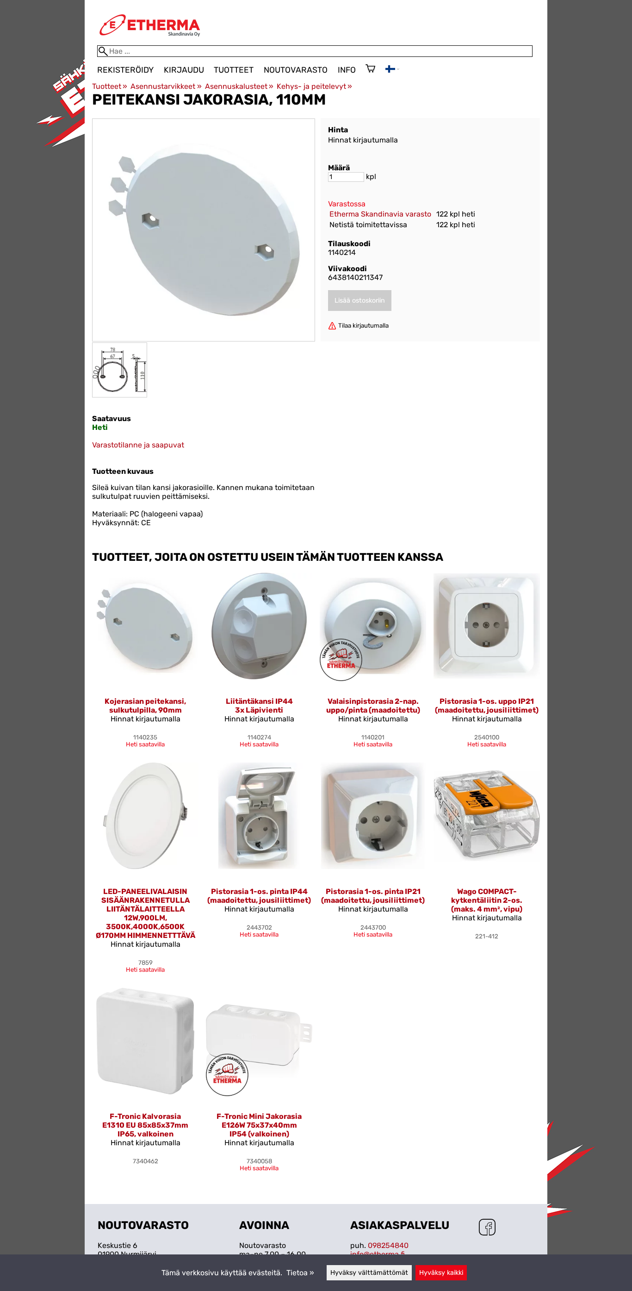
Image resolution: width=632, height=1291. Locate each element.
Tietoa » (300, 1272)
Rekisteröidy (125, 69)
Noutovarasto (296, 69)
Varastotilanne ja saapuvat (138, 445)
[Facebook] (487, 1228)
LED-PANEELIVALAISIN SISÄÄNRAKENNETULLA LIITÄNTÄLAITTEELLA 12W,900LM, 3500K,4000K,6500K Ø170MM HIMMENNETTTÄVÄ (145, 913)
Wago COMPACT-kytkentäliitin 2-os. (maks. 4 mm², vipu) (486, 900)
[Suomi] (392, 70)
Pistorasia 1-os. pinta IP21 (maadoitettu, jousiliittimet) (373, 896)
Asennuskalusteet (239, 86)
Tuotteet (234, 69)
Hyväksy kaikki (441, 1273)
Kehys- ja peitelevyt (314, 86)
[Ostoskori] (370, 69)
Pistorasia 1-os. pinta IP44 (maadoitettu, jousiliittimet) (259, 896)
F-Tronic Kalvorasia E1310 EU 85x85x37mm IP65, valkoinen (145, 1125)
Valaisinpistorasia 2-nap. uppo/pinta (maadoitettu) (373, 705)
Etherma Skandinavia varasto (380, 214)
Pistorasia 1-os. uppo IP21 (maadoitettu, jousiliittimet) (487, 705)
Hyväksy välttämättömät (369, 1273)
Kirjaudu (184, 69)
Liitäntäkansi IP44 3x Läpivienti (259, 705)
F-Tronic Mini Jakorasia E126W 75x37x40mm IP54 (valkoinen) (259, 1125)
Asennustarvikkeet (165, 86)
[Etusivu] (150, 41)
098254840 (388, 1245)
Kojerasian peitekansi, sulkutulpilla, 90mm (145, 705)
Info (347, 69)
